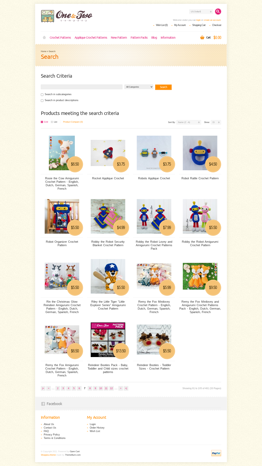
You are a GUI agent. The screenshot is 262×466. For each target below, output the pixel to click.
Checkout (216, 25)
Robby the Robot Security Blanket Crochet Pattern (108, 243)
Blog (154, 38)
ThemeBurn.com (73, 455)
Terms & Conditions (55, 438)
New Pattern (119, 38)
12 (111, 388)
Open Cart (75, 451)
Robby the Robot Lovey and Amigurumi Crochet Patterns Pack (154, 245)
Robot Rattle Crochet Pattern (200, 178)
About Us (49, 424)
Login (93, 424)
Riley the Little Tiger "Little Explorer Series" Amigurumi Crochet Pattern (108, 305)
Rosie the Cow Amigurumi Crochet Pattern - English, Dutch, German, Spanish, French (62, 183)
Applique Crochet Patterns (91, 38)
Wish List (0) (161, 25)
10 (100, 388)
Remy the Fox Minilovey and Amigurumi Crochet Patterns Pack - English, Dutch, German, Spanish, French (200, 307)
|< (43, 388)
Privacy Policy (52, 434)
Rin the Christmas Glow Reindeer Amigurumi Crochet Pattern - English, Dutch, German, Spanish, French (62, 307)
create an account (212, 20)
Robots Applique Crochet (154, 178)
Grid (46, 122)
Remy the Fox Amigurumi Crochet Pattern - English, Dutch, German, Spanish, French (62, 370)
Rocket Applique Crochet (108, 178)
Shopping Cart (198, 25)
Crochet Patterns (60, 38)
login (198, 20)
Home (44, 38)
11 (106, 388)
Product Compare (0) (73, 122)
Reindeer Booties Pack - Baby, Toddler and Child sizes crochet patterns (108, 368)
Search (52, 51)
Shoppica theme (48, 455)
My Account (179, 25)
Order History (97, 427)
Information (168, 38)
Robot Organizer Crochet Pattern (62, 243)
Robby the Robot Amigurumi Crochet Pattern (200, 243)
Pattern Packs (139, 38)
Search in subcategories (58, 94)
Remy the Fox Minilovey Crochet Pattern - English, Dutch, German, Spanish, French (154, 307)
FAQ (46, 431)
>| (126, 388)
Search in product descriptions (61, 100)
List (55, 122)
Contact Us (50, 427)
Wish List (95, 431)
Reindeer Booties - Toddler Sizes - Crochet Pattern (154, 366)
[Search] (218, 11)
